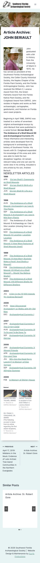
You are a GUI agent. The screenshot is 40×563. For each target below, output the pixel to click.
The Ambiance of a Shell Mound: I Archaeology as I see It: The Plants (19, 206)
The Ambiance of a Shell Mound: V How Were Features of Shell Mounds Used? (18, 244)
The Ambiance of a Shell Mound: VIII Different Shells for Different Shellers (18, 282)
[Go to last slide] (6, 508)
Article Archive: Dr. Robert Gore (30, 450)
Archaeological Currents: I (22, 314)
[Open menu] (35, 4)
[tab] (19, 529)
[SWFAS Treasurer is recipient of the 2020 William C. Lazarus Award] (25, 393)
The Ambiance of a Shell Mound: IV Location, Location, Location (18, 235)
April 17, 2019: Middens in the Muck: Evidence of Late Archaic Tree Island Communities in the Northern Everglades (10, 459)
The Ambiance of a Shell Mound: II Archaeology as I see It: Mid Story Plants (19, 215)
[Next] (34, 508)
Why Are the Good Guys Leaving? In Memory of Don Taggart (18, 362)
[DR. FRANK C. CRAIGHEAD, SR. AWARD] (11, 423)
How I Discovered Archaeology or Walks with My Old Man (20, 309)
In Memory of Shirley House (22, 380)
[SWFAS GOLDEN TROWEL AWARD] (10, 393)
